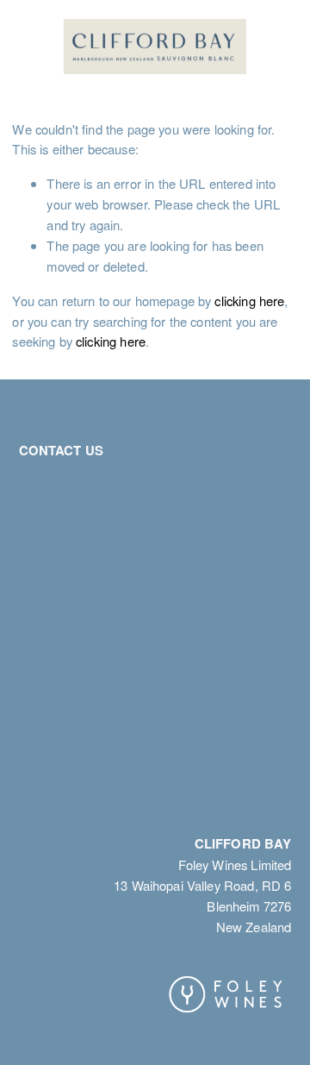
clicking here (249, 300)
